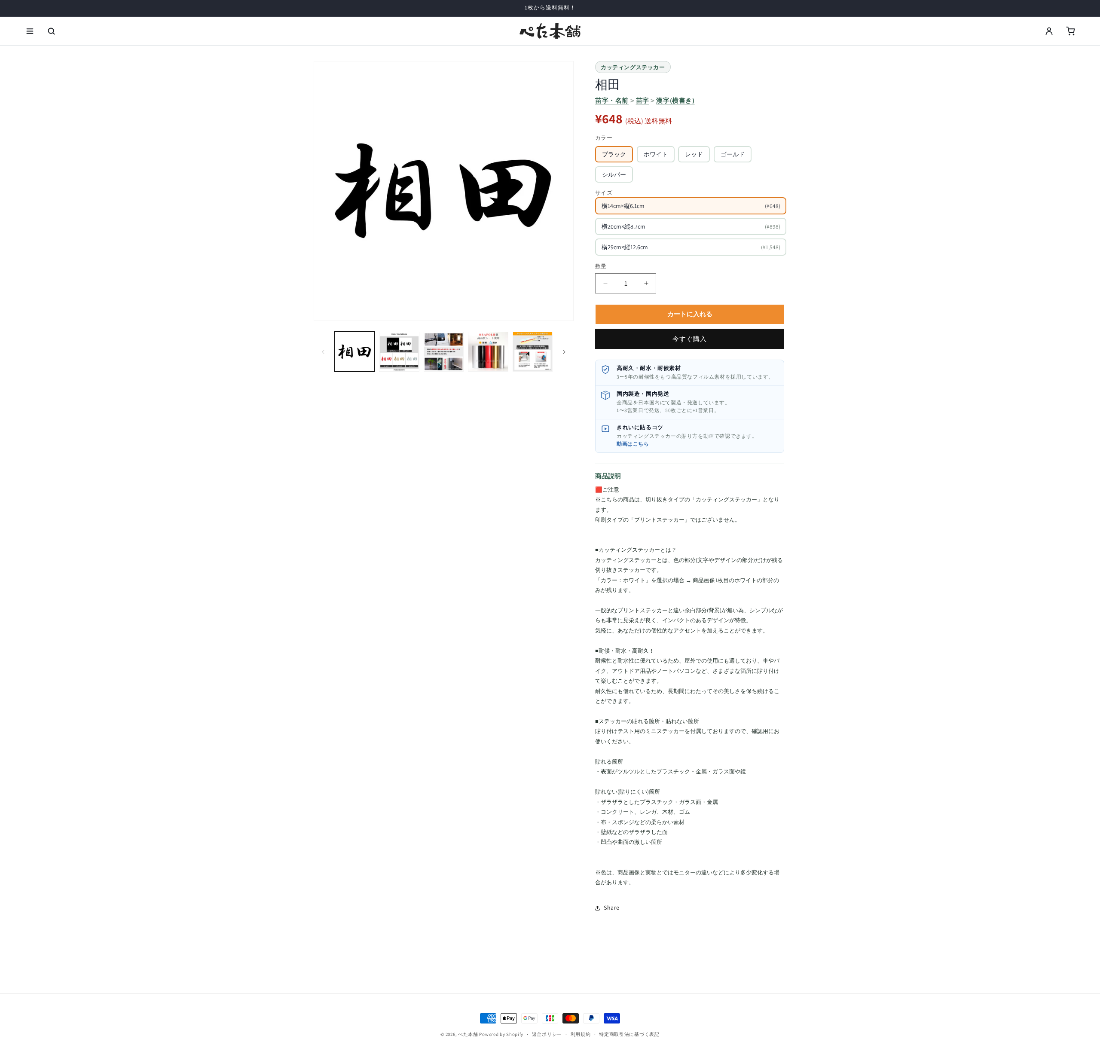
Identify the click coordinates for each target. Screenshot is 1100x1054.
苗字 (642, 100)
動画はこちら (633, 443)
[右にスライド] (564, 351)
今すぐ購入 (689, 339)
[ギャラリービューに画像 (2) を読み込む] (399, 352)
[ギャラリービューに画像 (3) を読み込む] (444, 352)
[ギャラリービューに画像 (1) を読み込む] (355, 352)
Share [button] (612, 907)
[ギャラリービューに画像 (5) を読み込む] (533, 352)
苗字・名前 (612, 100)
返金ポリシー (547, 1034)
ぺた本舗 (468, 1034)
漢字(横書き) (675, 100)
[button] (30, 31)
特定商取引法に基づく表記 (629, 1034)
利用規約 (581, 1034)
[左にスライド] (323, 351)
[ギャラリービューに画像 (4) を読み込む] (488, 352)
